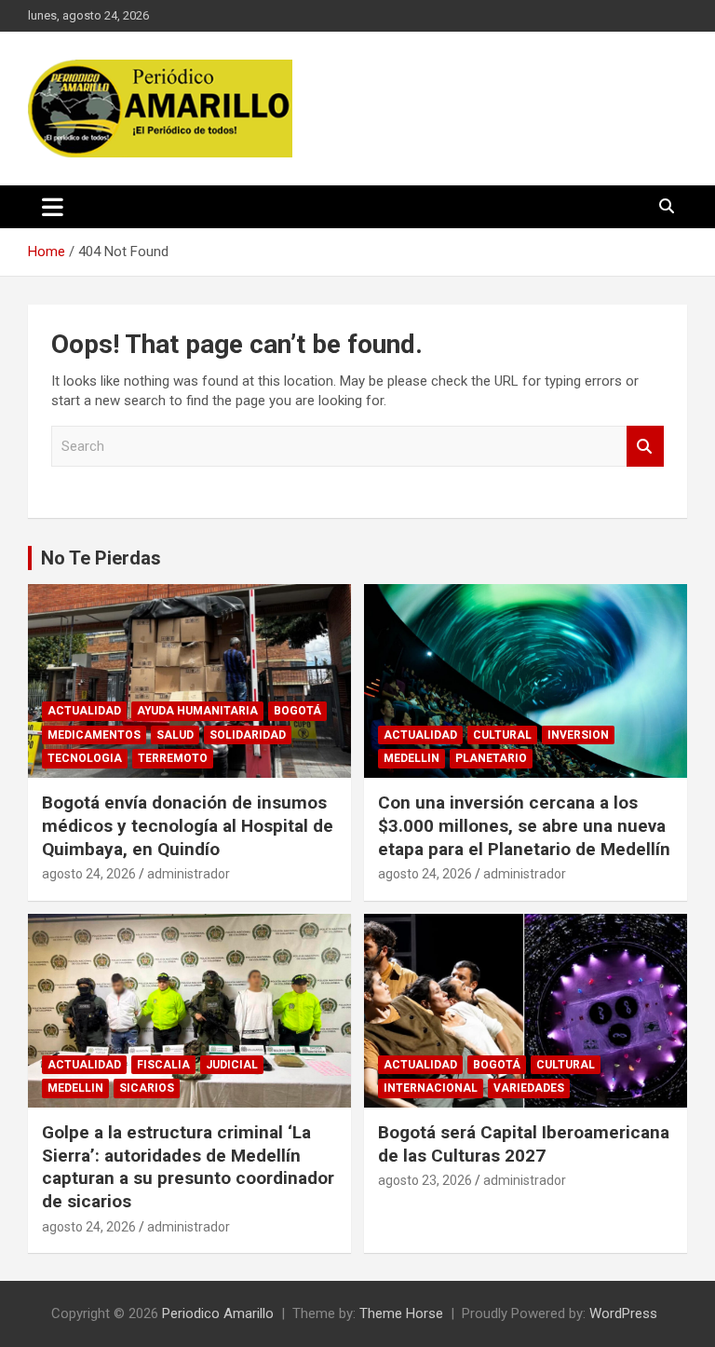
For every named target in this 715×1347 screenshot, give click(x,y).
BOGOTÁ (297, 710)
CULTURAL (502, 735)
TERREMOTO (173, 758)
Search (645, 447)
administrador (188, 873)
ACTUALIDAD (84, 710)
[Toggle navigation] (52, 206)
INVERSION (578, 735)
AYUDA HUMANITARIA (197, 710)
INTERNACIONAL (431, 1088)
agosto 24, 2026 (89, 873)
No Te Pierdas (101, 558)
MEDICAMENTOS (94, 735)
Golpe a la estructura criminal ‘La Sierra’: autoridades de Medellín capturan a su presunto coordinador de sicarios (188, 1167)
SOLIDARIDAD (247, 735)
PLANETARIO (491, 758)
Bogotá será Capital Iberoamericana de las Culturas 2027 (523, 1144)
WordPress (623, 1313)
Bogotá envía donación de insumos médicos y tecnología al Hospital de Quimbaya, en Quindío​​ (187, 825)
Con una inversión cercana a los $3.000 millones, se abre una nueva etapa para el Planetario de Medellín (524, 825)
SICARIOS (146, 1088)
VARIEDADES (528, 1088)
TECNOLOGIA (84, 758)
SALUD (175, 735)
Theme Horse (401, 1313)
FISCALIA (163, 1064)
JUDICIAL (232, 1064)
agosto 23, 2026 (425, 1180)
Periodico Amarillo (218, 1313)
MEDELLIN (411, 758)
